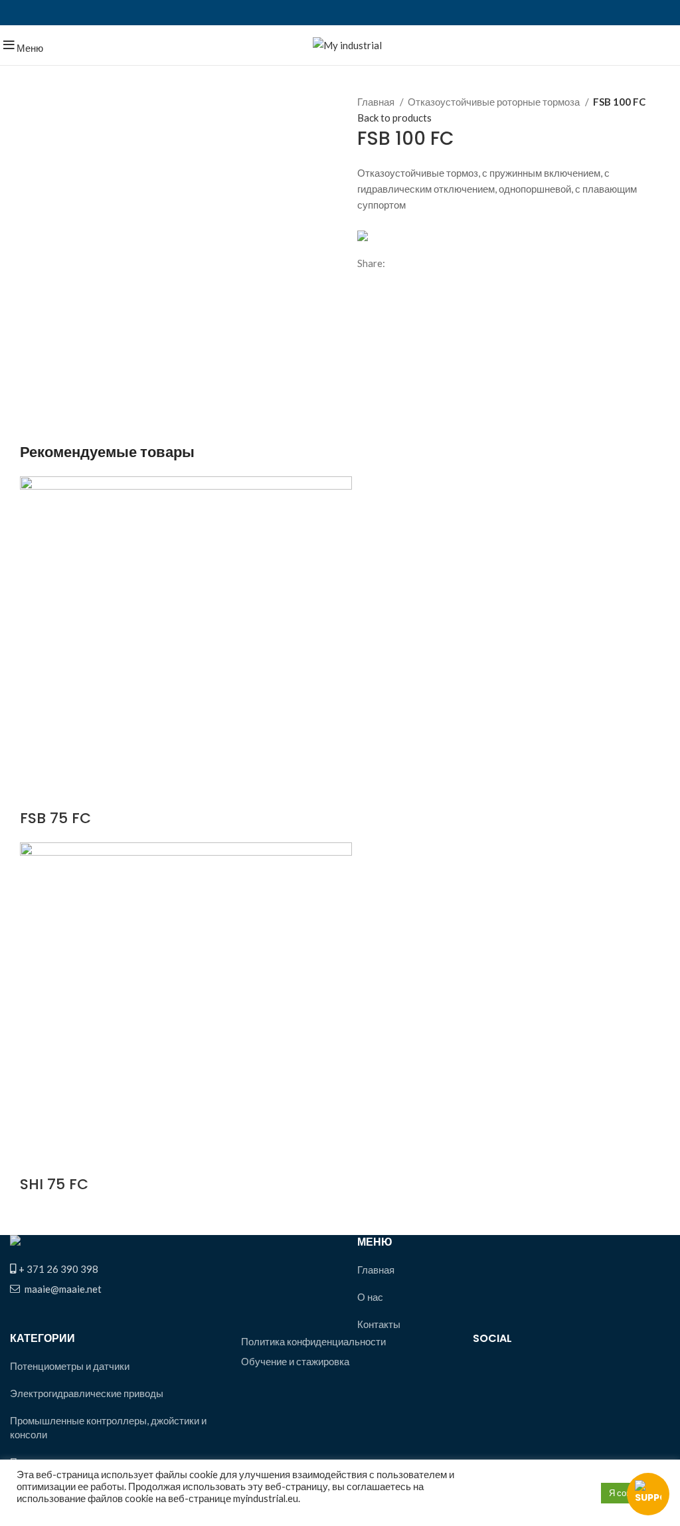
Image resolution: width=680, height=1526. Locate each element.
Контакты (378, 1324)
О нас (370, 1297)
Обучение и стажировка (295, 1361)
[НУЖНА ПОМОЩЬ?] (648, 1494)
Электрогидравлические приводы (86, 1393)
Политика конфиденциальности (313, 1341)
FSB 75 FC (55, 818)
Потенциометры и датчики (69, 1366)
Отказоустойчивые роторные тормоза (495, 102)
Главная (376, 102)
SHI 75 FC (54, 1184)
